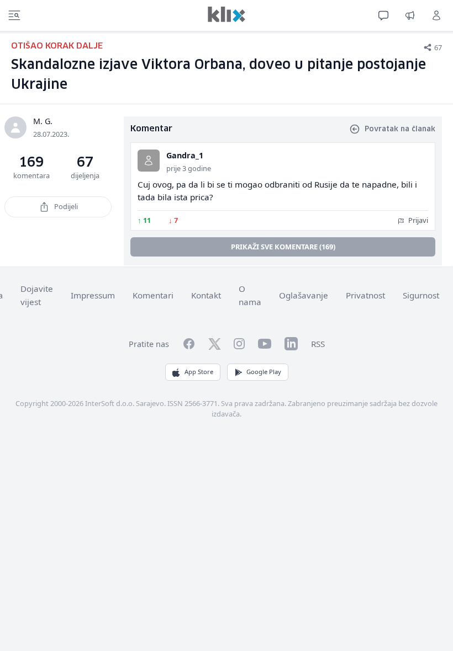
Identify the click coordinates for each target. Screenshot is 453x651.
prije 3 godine (188, 168)
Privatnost (365, 295)
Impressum (93, 295)
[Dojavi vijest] (410, 15)
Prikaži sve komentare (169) (283, 247)
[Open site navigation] (14, 15)
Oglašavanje (303, 295)
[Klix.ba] (226, 14)
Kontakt (206, 295)
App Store (199, 371)
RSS (318, 343)
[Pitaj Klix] (383, 15)
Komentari (153, 295)
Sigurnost (421, 295)
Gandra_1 (184, 155)
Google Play (263, 371)
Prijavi (417, 220)
